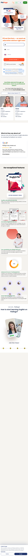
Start (25, 2)
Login (20, 2)
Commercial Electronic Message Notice (14, 72)
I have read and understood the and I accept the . (14, 69)
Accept (20, 553)
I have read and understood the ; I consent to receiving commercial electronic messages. (14, 72)
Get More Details (13, 59)
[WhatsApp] (13, 2)
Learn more (3, 551)
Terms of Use (21, 70)
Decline (7, 553)
